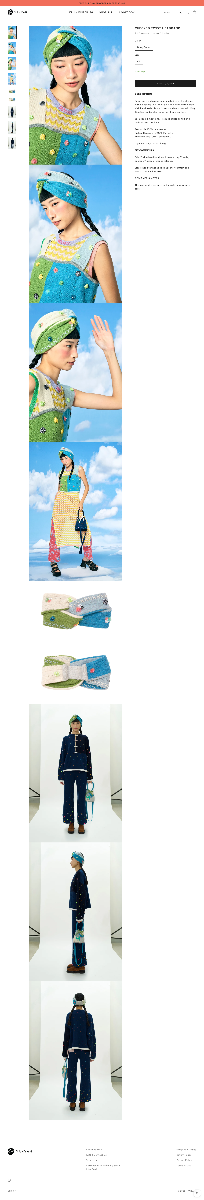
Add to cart (165, 83)
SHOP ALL (106, 12)
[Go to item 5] (12, 91)
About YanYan (94, 1149)
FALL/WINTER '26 (81, 12)
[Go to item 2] (12, 48)
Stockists (91, 1160)
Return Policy (183, 1154)
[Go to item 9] (12, 143)
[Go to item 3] (12, 63)
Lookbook (127, 12)
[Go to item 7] (12, 111)
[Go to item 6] (12, 100)
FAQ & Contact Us (96, 1154)
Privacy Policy (184, 1160)
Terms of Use (183, 1165)
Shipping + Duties (186, 1149)
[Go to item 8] (12, 127)
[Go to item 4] (12, 79)
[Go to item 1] (12, 32)
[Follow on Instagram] (9, 1180)
